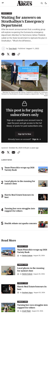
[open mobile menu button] (2, 3)
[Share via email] (13, 54)
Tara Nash (13, 48)
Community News (7, 13)
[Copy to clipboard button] (18, 54)
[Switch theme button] (46, 3)
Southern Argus (27, 292)
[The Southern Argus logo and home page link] (24, 3)
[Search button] (42, 3)
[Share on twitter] (8, 54)
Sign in (35, 139)
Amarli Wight (26, 311)
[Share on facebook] (3, 54)
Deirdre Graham (27, 255)
